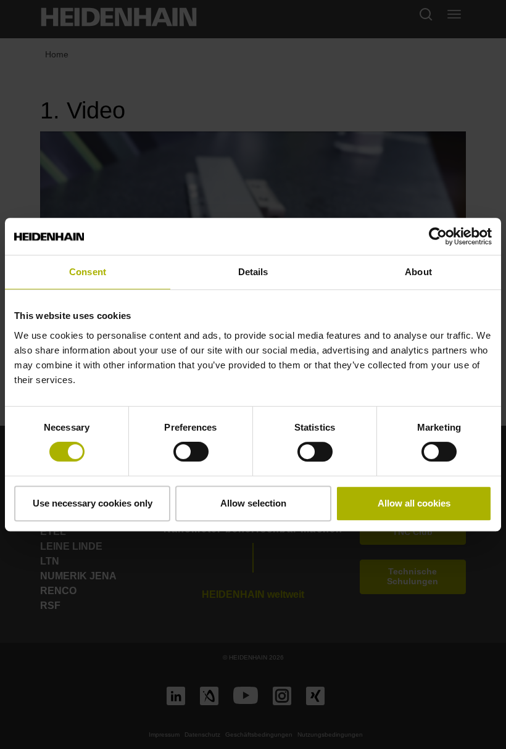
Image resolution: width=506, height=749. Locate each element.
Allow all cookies (414, 503)
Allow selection (253, 503)
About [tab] (418, 272)
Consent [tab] (87, 272)
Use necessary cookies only (92, 503)
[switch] (191, 451)
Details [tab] (253, 272)
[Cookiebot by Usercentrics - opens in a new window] (438, 236)
